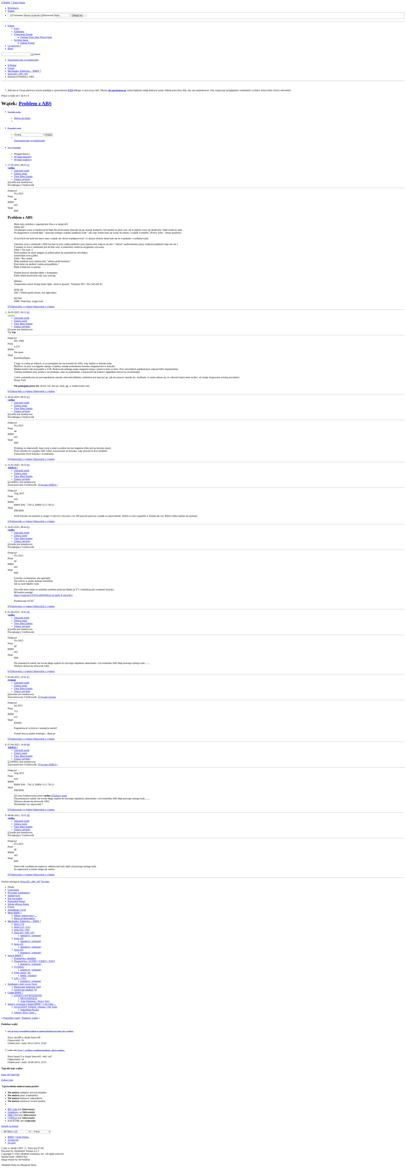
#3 (28, 397)
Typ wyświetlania (14, 148)
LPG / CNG (20, 978)
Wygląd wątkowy (23, 159)
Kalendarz (19, 31)
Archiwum (13, 1140)
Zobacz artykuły (22, 179)
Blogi (10, 48)
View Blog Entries (23, 176)
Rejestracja (13, 8)
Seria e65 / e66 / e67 (18, 73)
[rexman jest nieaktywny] (47, 697)
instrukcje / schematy (30, 935)
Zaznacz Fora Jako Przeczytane (36, 37)
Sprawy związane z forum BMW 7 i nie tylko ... (32, 1004)
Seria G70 (19, 924)
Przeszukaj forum (16, 901)
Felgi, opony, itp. (22, 972)
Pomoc (11, 11)
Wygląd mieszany (23, 156)
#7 (28, 677)
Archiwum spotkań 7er (25, 989)
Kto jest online (15, 898)
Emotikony (13, 1112)
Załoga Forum (27, 43)
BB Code (12, 1109)
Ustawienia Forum (23, 34)
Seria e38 (18, 938)
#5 (28, 527)
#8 (28, 744)
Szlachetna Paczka (29, 1009)
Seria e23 (18, 949)
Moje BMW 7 (15, 912)
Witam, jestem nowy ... (25, 915)
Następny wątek (30, 1018)
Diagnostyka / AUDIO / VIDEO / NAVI (34, 961)
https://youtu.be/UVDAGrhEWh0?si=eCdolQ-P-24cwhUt (43, 595)
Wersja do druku (22, 118)
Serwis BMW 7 (15, 955)
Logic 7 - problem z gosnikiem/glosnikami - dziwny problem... (41, 1050)
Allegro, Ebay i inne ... (25, 1012)
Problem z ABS (35, 103)
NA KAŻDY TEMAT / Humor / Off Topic (35, 1007)
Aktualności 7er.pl (17, 909)
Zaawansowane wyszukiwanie (23, 60)
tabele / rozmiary (28, 975)
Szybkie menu (21, 40)
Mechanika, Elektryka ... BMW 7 (24, 71)
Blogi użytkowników (24, 918)
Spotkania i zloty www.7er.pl (22, 984)
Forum (11, 25)
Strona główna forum (18, 904)
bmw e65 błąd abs (10, 1074)
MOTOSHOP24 (28, 998)
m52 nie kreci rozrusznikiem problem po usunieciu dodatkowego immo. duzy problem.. (41, 1031)
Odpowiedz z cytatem (43, 306)
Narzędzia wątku (14, 112)
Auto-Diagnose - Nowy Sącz (34, 1001)
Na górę (45, 881)
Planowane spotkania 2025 (27, 987)
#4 (28, 465)
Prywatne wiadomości (19, 892)
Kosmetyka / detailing (25, 958)
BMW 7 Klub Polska (18, 1137)
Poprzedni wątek (11, 1018)
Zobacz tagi (7, 1080)
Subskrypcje (14, 895)
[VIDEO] (12, 1118)
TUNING (19, 967)
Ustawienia (13, 889)
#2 (28, 312)
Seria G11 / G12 (22, 927)
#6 (28, 612)
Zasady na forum (9, 1126)
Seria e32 (18, 944)
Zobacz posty (20, 173)
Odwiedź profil (21, 170)
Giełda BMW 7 (15, 992)
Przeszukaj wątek (14, 128)
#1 (28, 165)
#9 (28, 815)
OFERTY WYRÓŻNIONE (28, 995)
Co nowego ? (14, 45)
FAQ (16, 28)
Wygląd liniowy (22, 154)
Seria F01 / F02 (21, 929)
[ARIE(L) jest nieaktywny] (47, 484)
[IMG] (11, 1115)
